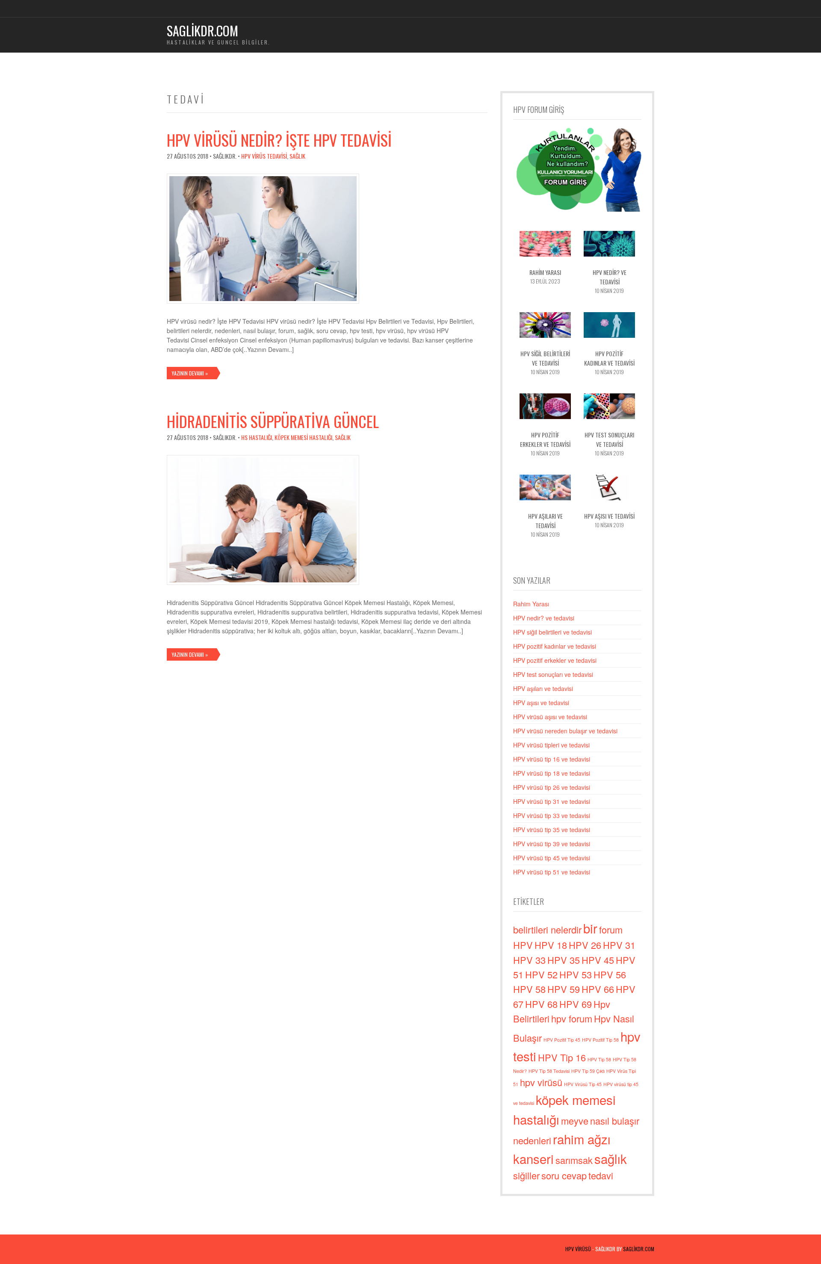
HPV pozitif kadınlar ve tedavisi (554, 646)
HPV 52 (541, 974)
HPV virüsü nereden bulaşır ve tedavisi (565, 731)
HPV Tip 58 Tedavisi (549, 1071)
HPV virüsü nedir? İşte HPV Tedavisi (279, 139)
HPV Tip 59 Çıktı (588, 1071)
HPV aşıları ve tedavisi (543, 688)
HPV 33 (529, 959)
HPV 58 (529, 988)
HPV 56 (610, 974)
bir (590, 928)
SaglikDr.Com (202, 30)
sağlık (610, 1158)
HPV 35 (563, 959)
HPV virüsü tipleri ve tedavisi (551, 745)
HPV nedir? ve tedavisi (543, 618)
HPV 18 (551, 944)
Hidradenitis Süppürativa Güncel (273, 421)
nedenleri (532, 1140)
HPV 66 (598, 988)
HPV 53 (575, 974)
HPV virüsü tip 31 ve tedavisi (551, 801)
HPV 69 (575, 1003)
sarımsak (574, 1160)
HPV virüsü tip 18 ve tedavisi (551, 773)
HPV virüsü (578, 1248)
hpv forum (571, 1018)
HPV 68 (541, 1003)
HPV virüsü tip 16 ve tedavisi (551, 759)
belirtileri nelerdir (547, 929)
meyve (574, 1120)
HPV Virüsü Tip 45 (583, 1084)
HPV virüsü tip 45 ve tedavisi (551, 857)
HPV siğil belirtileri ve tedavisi (552, 632)
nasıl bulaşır (614, 1120)
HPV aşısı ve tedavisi (541, 702)
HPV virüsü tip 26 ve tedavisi (551, 787)
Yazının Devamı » (190, 373)
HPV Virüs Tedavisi (264, 155)
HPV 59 (563, 988)
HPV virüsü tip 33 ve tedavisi (551, 815)
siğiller (526, 1175)
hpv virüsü (541, 1082)
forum (611, 929)
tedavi (600, 1175)
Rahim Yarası (531, 604)
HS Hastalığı (256, 437)
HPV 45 (598, 959)
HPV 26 (585, 944)
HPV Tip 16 (562, 1057)
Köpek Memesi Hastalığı (303, 437)
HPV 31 (619, 944)
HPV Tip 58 (599, 1059)
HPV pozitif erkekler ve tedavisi (555, 660)
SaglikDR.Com (638, 1248)
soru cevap (564, 1175)
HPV (523, 944)
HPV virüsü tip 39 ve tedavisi (551, 843)
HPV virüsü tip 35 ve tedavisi (551, 829)
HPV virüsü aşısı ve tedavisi (550, 716)
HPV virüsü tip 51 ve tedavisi (551, 872)
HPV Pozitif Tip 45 (561, 1040)
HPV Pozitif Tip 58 (600, 1040)
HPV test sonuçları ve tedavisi (553, 674)
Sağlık (297, 155)
